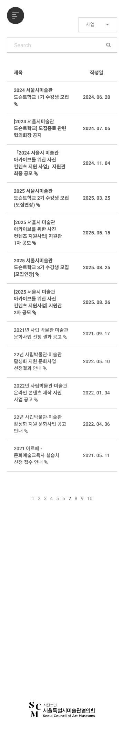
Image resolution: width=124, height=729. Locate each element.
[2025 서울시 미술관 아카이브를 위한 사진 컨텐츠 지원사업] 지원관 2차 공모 (38, 302)
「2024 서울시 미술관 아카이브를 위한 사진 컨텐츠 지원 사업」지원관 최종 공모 (39, 163)
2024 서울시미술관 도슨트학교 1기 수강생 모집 (41, 94)
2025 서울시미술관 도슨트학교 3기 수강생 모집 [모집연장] (41, 267)
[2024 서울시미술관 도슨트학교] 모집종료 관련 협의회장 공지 (40, 128)
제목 (18, 73)
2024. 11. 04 (96, 163)
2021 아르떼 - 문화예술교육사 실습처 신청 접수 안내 (36, 455)
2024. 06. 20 (96, 97)
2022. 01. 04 (96, 393)
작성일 (96, 73)
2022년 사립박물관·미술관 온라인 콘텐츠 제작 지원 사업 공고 (40, 393)
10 (90, 498)
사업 (91, 25)
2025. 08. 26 (96, 302)
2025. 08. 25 (96, 268)
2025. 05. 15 (96, 233)
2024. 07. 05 (96, 128)
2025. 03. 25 (96, 198)
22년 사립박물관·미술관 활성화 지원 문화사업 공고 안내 (40, 424)
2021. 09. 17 (96, 334)
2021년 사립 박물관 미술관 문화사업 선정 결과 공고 (41, 334)
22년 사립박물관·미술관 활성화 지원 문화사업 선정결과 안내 (38, 361)
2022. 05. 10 (96, 361)
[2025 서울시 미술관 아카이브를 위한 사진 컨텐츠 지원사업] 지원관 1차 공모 (38, 233)
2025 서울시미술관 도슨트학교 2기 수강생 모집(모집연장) (41, 198)
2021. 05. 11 (96, 455)
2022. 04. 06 (96, 424)
